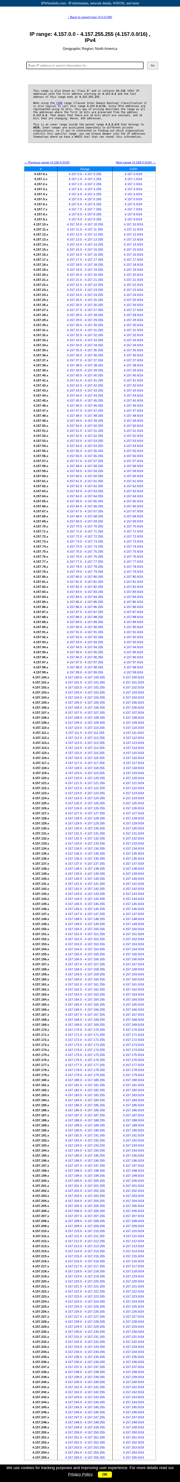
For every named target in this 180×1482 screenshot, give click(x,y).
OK (105, 1474)
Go (153, 65)
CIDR (59, 103)
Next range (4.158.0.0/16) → (136, 162)
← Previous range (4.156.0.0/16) (47, 162)
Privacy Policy (80, 1474)
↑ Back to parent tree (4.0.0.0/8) (90, 17)
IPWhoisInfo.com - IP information (90, 3)
